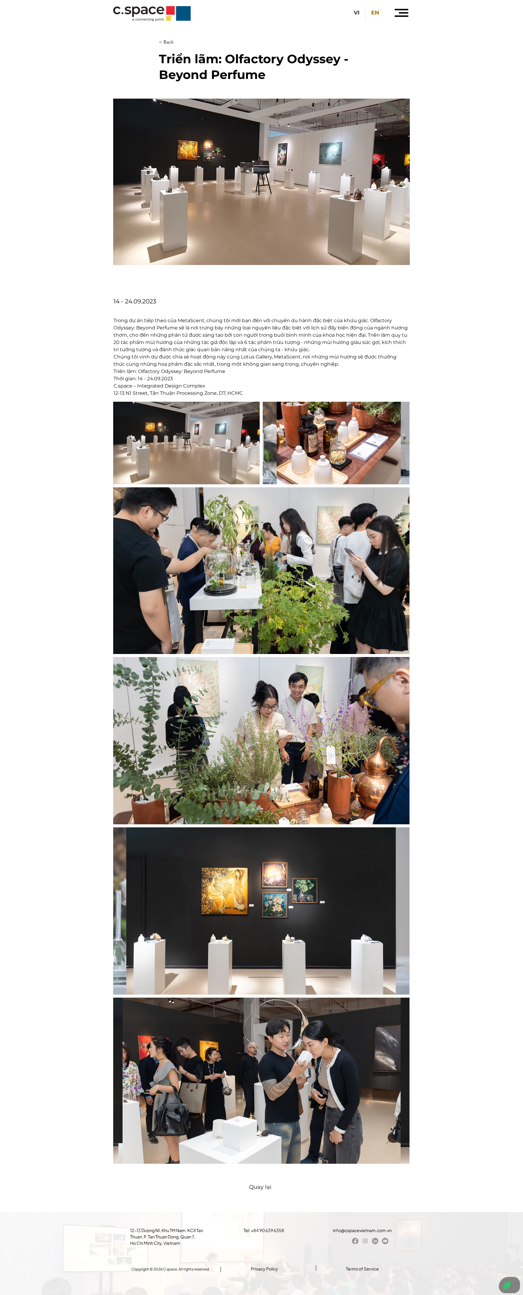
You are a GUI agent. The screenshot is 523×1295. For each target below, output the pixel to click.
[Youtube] (385, 1241)
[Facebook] (355, 1241)
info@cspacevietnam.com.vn (362, 1230)
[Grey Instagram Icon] (365, 1241)
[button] (401, 13)
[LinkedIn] (375, 1241)
